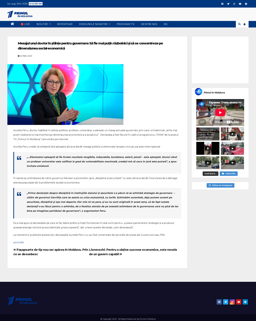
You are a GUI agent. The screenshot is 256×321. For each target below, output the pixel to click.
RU (166, 24)
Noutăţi (43, 24)
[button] (239, 24)
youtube (18, 242)
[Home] (12, 24)
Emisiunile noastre (93, 24)
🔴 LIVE (25, 24)
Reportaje (65, 24)
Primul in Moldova (147, 319)
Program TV (126, 24)
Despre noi (149, 24)
